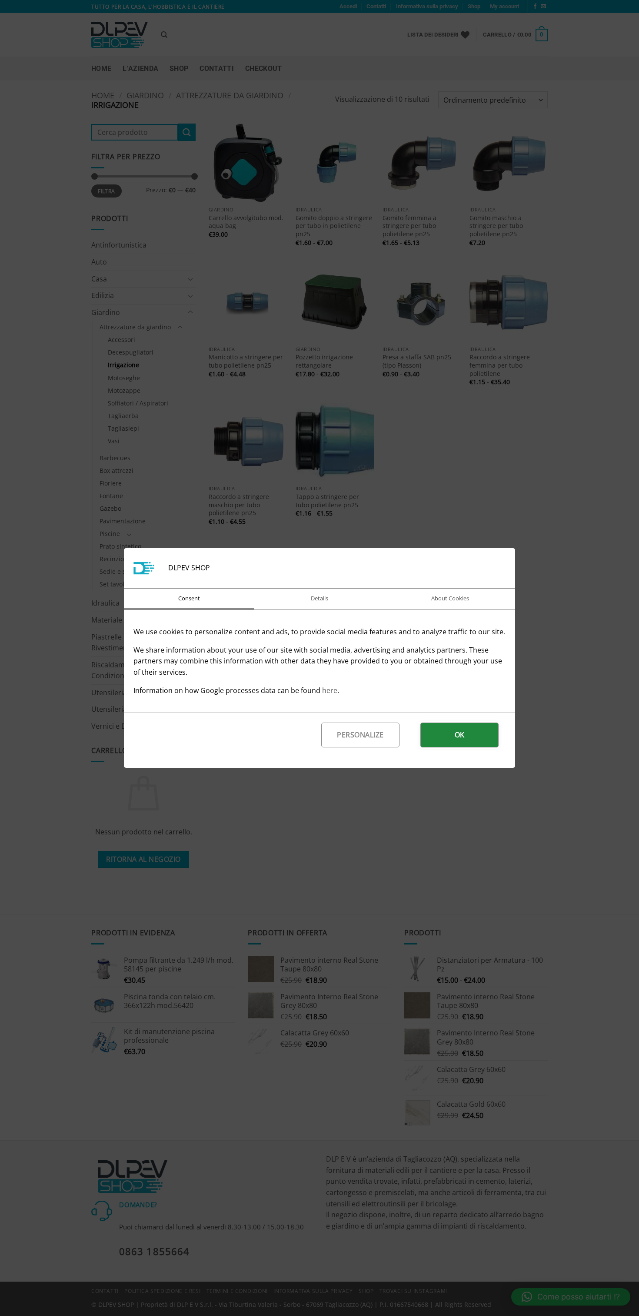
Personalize (360, 735)
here (329, 690)
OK (460, 735)
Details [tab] (319, 598)
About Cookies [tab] (450, 598)
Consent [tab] (189, 598)
